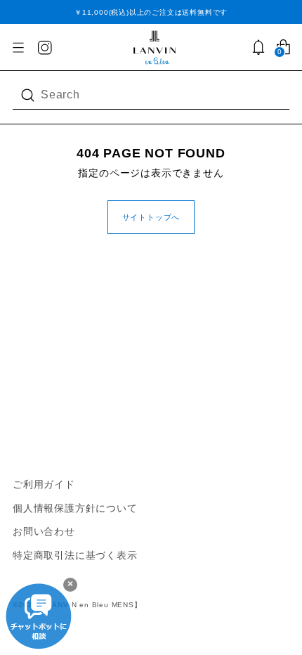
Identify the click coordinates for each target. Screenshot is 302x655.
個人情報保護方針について (75, 508)
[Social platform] (46, 48)
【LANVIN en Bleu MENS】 (91, 605)
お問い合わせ (44, 531)
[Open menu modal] (18, 47)
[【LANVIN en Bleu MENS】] (154, 47)
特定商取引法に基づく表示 (75, 555)
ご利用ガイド (44, 484)
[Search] (29, 96)
